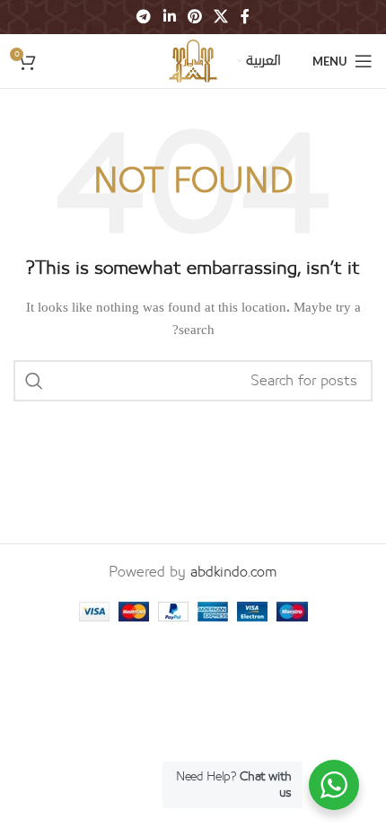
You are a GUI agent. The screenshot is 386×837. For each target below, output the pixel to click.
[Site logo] (193, 60)
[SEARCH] (34, 380)
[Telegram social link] (144, 17)
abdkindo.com (233, 572)
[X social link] (221, 17)
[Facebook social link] (244, 17)
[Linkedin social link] (169, 17)
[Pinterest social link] (194, 17)
